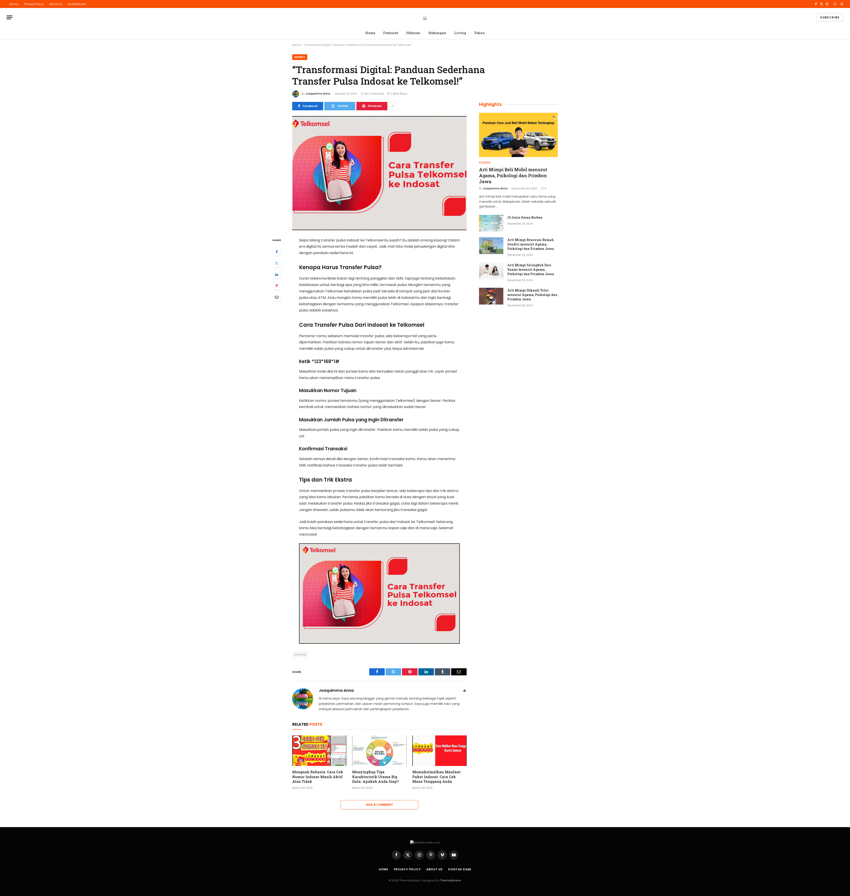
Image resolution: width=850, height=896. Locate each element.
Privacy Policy (34, 4)
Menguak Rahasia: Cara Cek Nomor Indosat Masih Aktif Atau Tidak (317, 777)
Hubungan (437, 33)
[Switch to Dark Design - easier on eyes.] (835, 4)
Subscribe (829, 17)
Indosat (300, 654)
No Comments (374, 93)
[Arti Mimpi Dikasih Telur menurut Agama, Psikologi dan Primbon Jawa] (491, 296)
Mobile (299, 57)
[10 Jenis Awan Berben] (491, 223)
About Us (55, 4)
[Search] (841, 4)
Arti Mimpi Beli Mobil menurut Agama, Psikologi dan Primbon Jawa (513, 175)
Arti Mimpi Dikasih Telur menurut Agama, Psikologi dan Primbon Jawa (532, 294)
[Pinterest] (276, 285)
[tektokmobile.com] (425, 17)
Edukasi (485, 162)
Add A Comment (379, 805)
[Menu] (9, 17)
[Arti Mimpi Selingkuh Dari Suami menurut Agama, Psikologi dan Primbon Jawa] (491, 270)
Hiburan (413, 33)
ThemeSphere (450, 880)
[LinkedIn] (276, 274)
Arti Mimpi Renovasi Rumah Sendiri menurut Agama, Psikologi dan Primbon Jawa (530, 244)
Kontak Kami (77, 4)
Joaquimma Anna (318, 93)
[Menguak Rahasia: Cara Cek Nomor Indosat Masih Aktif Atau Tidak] (319, 750)
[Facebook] (276, 251)
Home (14, 4)
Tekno (479, 33)
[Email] (276, 297)
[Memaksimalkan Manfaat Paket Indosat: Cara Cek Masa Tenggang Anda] (439, 750)
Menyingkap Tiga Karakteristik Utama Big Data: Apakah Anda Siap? (375, 777)
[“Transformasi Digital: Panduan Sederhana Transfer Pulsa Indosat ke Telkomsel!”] (379, 173)
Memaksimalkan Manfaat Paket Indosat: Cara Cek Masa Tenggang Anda (436, 777)
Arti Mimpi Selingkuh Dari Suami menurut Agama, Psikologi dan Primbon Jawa (530, 269)
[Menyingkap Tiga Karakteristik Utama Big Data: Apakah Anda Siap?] (379, 750)
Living (460, 33)
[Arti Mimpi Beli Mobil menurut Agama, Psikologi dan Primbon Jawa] (518, 135)
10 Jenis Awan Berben (525, 217)
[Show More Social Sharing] (392, 106)
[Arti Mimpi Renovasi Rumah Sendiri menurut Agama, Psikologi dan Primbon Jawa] (491, 245)
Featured (390, 33)
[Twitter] (276, 263)
